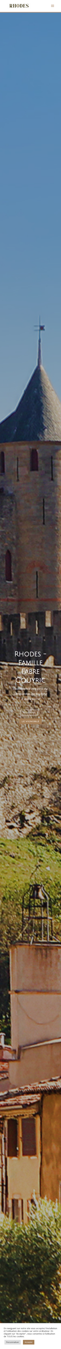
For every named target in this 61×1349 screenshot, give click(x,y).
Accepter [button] (29, 1342)
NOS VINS (29, 712)
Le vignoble (30, 721)
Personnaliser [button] (12, 1342)
